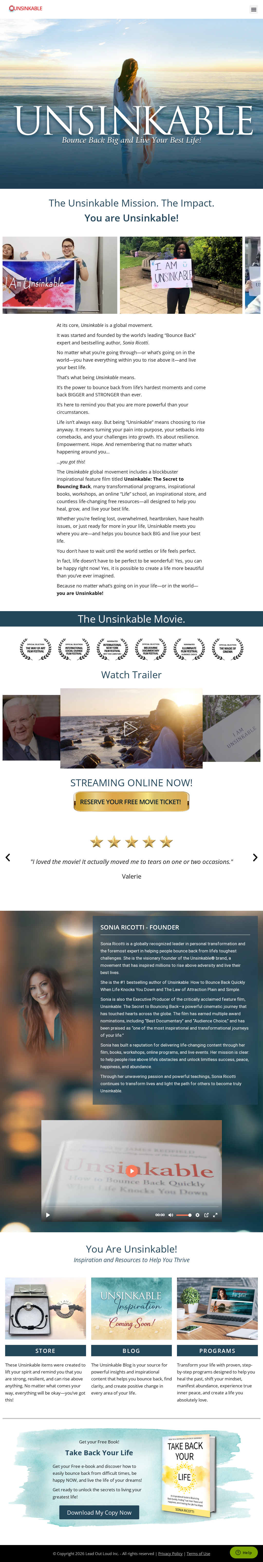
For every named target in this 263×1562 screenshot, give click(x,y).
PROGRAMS (217, 1350)
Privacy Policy (170, 1553)
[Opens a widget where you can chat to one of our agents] (244, 1553)
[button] (253, 9)
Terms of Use (198, 1553)
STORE (45, 1350)
